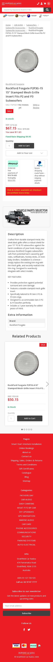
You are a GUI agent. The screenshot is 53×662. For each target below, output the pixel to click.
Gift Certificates (26, 468)
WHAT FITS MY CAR (26, 507)
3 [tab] (26, 429)
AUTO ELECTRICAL (26, 544)
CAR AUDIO (26, 499)
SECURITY (26, 536)
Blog (26, 476)
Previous (5, 384)
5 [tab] (31, 429)
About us (26, 452)
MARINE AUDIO (26, 520)
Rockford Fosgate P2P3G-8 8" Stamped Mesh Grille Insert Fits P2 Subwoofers (25, 387)
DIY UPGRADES (26, 511)
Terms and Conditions (26, 464)
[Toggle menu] (5, 4)
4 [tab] (29, 429)
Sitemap (26, 481)
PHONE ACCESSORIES (26, 528)
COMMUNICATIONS (26, 532)
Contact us (27, 456)
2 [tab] (24, 429)
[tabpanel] (26, 384)
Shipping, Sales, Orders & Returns (26, 460)
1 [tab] (22, 429)
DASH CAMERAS (26, 503)
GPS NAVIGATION (26, 516)
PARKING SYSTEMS (26, 540)
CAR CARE (26, 524)
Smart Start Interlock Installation (26, 444)
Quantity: (10, 141)
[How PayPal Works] (40, 163)
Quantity (11, 413)
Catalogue (26, 472)
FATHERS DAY (26, 495)
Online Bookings (26, 448)
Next (47, 384)
